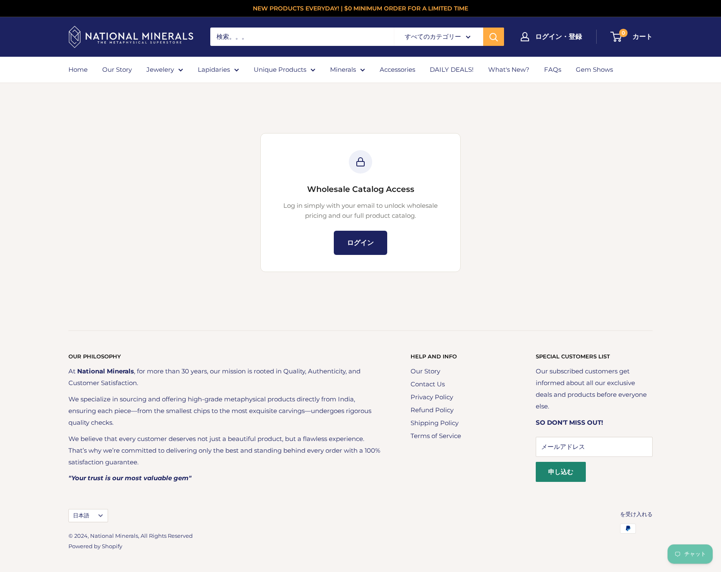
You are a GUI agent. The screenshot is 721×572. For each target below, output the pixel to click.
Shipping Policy (435, 423)
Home (78, 69)
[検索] (493, 37)
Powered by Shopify (95, 546)
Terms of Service (436, 436)
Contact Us (428, 384)
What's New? (508, 69)
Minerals (343, 69)
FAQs (552, 69)
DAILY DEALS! (452, 69)
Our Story (117, 69)
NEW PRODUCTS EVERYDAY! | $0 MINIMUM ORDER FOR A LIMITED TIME (360, 8)
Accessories (397, 69)
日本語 (81, 515)
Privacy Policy (432, 397)
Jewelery (160, 69)
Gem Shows (594, 69)
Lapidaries (214, 69)
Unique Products (280, 69)
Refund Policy (432, 410)
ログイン (360, 243)
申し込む (560, 472)
